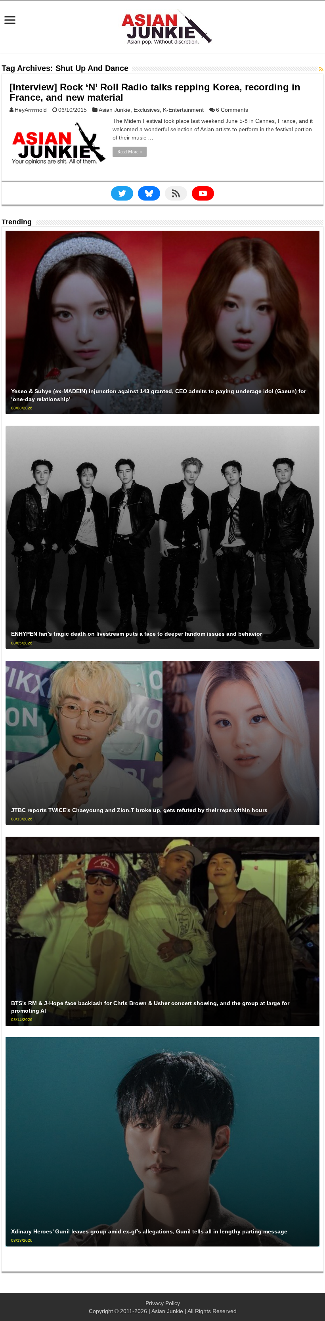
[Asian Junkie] (162, 25)
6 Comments (232, 110)
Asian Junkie (114, 110)
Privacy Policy (162, 1303)
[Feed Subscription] (321, 69)
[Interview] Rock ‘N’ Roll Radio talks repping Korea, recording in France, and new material (155, 92)
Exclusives (147, 110)
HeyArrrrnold (31, 110)
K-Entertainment (183, 110)
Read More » (129, 152)
